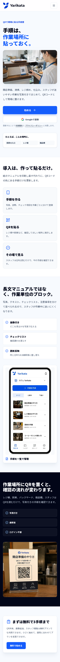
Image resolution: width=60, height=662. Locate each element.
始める (27, 110)
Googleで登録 (32, 119)
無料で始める (16, 645)
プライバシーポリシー (34, 125)
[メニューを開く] (54, 5)
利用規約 (19, 125)
